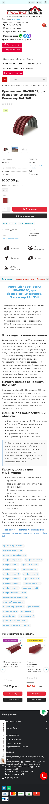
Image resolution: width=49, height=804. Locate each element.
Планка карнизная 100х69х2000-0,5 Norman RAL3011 (12, 664)
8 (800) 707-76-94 (13, 28)
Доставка (20, 59)
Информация (9, 714)
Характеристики (25, 279)
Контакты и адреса (13, 73)
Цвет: (4, 195)
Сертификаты (9, 64)
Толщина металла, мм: (12, 186)
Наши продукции (11, 721)
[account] (45, 2)
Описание (7, 279)
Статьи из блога (10, 728)
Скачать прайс (13, 45)
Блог (38, 64)
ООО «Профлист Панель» (36, 166)
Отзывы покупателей (23, 68)
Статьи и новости (26, 64)
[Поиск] (44, 79)
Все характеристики (11, 239)
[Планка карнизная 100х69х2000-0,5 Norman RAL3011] (12, 649)
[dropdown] (3, 2)
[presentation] (3, 669)
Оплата (30, 59)
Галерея (7, 68)
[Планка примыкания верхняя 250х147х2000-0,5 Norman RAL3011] (36, 649)
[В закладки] (21, 641)
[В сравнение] (21, 646)
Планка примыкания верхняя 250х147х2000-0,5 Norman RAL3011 (34, 667)
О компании (9, 59)
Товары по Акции (12, 49)
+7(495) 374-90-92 (13, 25)
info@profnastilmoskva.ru (15, 31)
